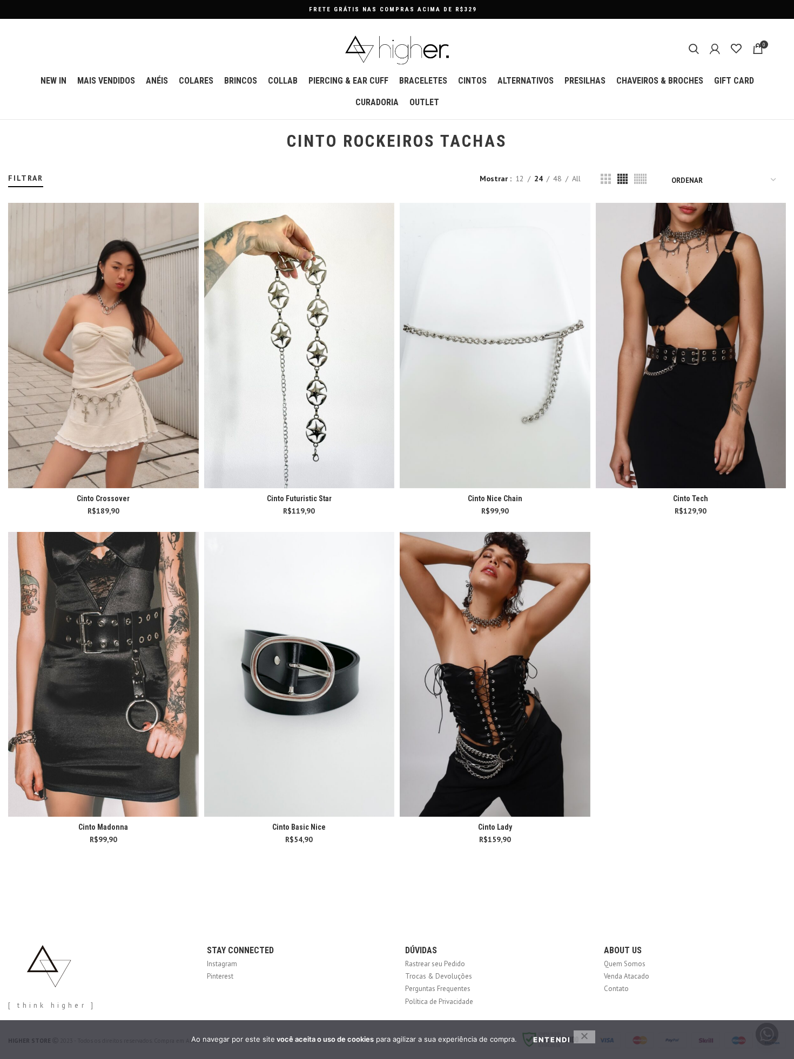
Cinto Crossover (103, 498)
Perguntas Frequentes (437, 988)
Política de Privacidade (439, 1001)
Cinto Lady (495, 827)
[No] (584, 1036)
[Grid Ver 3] (606, 179)
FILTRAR (25, 178)
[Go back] (273, 141)
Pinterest (220, 976)
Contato (616, 988)
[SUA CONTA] (714, 48)
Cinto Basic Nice (299, 827)
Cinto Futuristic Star (299, 498)
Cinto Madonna (103, 827)
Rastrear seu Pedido (435, 963)
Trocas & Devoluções (438, 976)
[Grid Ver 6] (640, 179)
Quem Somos (624, 963)
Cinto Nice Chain (495, 498)
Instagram (222, 963)
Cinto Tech (690, 498)
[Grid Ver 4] (622, 179)
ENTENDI (552, 1039)
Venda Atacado (626, 976)
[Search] (693, 48)
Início (15, 168)
